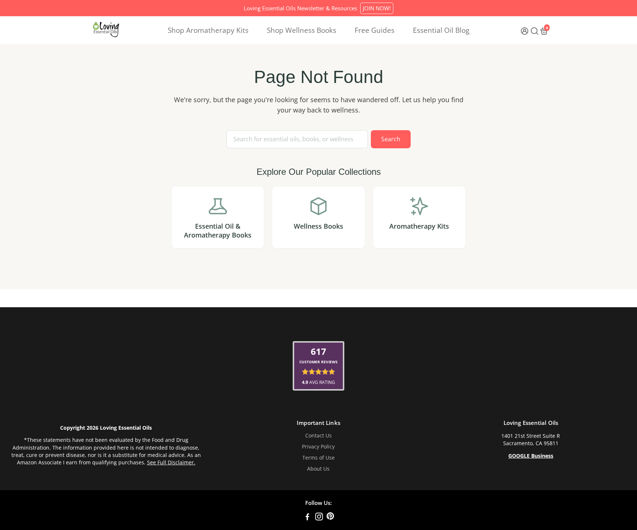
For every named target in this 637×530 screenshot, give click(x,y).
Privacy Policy (318, 446)
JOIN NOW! (377, 8)
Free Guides (374, 30)
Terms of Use (318, 457)
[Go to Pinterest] (330, 517)
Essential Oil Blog (441, 30)
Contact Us (318, 435)
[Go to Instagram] (319, 517)
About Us (318, 468)
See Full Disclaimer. (171, 462)
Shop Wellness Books (301, 30)
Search (390, 139)
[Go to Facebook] (307, 517)
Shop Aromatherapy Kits (208, 30)
